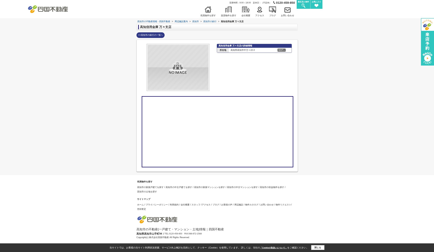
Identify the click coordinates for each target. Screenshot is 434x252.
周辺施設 (239, 204)
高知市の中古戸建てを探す (179, 187)
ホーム (140, 204)
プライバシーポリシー (157, 204)
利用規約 (174, 204)
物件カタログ (252, 204)
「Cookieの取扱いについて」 (273, 248)
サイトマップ (143, 199)
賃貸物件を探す (228, 15)
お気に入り (316, 2)
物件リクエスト (283, 204)
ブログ (272, 15)
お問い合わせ (287, 15)
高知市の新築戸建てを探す (150, 187)
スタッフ (196, 204)
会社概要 (245, 15)
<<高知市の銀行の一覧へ (150, 35)
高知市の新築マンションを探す (210, 187)
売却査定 (141, 209)
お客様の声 (227, 204)
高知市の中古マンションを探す (243, 187)
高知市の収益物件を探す (272, 187)
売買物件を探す (208, 15)
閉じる (317, 247)
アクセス (259, 15)
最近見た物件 (303, 2)
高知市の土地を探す (147, 191)
